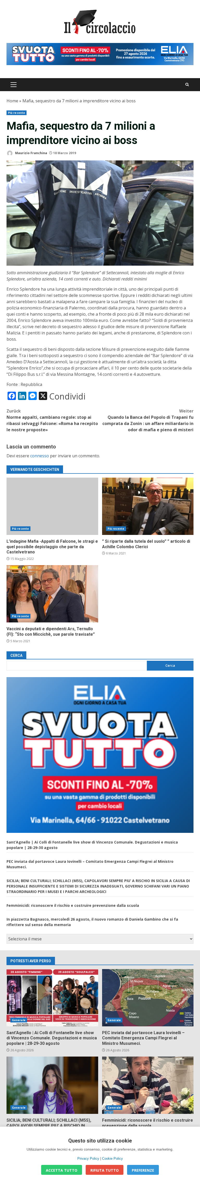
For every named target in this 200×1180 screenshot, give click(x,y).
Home (12, 101)
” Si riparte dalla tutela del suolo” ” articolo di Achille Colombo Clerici (148, 506)
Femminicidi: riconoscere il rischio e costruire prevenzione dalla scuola (73, 905)
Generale (19, 1020)
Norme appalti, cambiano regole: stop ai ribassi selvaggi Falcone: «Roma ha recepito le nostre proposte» (52, 420)
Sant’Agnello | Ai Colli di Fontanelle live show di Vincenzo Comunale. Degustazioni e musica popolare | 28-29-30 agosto (52, 997)
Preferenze (143, 1170)
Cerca (16, 655)
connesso (39, 456)
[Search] (187, 84)
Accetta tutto (61, 1170)
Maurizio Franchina (30, 153)
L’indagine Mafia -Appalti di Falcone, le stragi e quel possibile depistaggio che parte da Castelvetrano (52, 506)
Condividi (67, 396)
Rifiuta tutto (104, 1170)
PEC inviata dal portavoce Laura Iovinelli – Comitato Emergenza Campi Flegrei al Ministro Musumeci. (148, 997)
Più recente (16, 113)
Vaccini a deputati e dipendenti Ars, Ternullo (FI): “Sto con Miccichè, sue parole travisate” (52, 593)
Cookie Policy (112, 1158)
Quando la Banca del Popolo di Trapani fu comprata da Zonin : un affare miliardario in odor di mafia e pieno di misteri (147, 420)
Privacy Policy (88, 1158)
